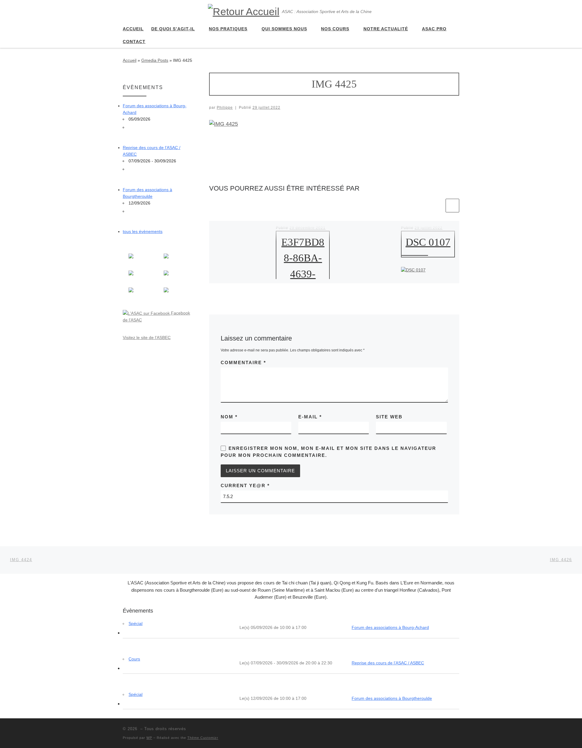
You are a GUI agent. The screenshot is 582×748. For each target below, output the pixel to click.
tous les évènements (142, 231)
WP (149, 738)
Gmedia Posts (154, 60)
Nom (229, 416)
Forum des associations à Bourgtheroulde (392, 698)
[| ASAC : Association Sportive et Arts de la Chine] (243, 10)
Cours (134, 659)
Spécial (135, 623)
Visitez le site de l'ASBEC (147, 337)
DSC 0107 (428, 242)
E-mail (310, 416)
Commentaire (243, 362)
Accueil (129, 60)
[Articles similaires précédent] (437, 205)
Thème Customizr (202, 738)
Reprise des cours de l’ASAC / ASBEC (388, 662)
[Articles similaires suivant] (452, 205)
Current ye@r (245, 485)
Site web (389, 416)
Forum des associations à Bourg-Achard (390, 627)
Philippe (225, 107)
